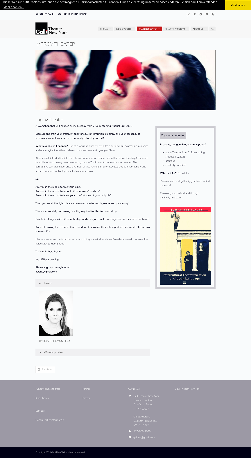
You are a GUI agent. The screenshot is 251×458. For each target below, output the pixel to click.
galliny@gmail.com (144, 437)
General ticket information (49, 420)
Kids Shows (42, 398)
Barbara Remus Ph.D (54, 341)
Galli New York (58, 452)
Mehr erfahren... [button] (13, 7)
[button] (212, 29)
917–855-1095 (141, 431)
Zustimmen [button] (238, 5)
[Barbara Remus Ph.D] (56, 313)
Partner (86, 398)
